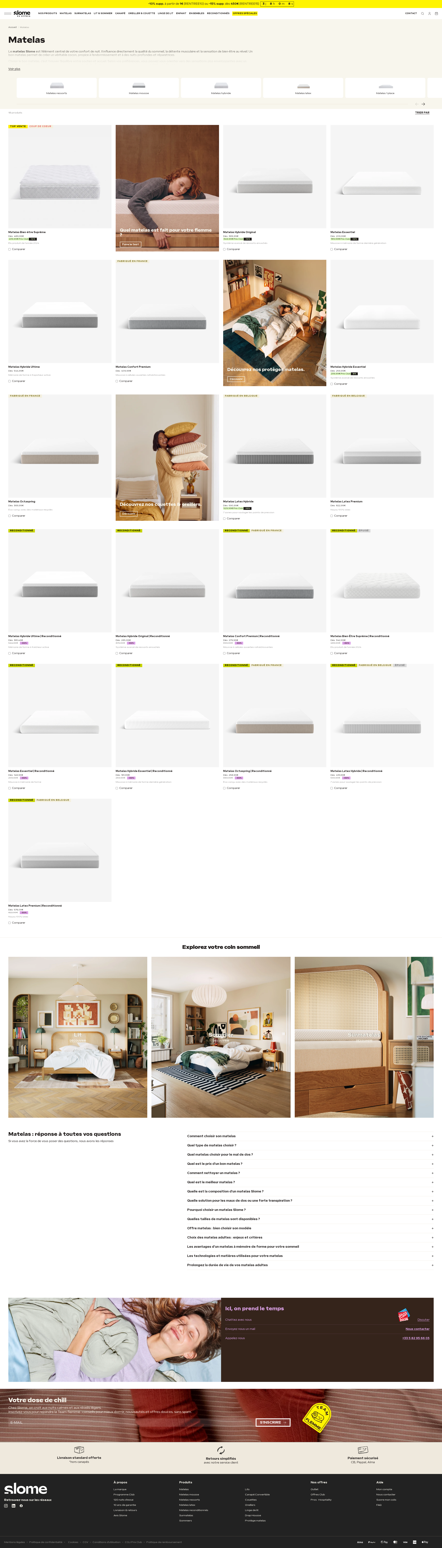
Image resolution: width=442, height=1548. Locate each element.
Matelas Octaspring (21, 501)
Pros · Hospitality (321, 1499)
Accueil (12, 27)
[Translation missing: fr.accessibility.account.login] (429, 13)
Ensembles (196, 13)
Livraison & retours (125, 1510)
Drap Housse (253, 1515)
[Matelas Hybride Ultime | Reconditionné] (59, 580)
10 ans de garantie (125, 1505)
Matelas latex (187, 1505)
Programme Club (124, 1494)
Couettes (251, 1499)
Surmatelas (82, 13)
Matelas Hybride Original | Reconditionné (143, 636)
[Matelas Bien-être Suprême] (59, 176)
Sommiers (185, 1520)
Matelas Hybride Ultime (24, 367)
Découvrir (236, 379)
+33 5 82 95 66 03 (415, 1338)
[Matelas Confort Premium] (167, 311)
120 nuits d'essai (123, 1499)
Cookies (73, 1542)
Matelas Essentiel (343, 232)
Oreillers (250, 1505)
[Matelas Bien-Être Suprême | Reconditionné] (382, 580)
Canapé (120, 13)
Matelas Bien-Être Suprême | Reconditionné (360, 636)
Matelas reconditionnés (193, 1510)
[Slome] (22, 13)
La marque (120, 1489)
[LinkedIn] (13, 1506)
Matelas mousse (189, 1494)
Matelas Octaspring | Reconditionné (247, 771)
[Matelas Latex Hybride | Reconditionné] (382, 715)
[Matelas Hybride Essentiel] (382, 311)
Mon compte (384, 1489)
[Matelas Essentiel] (382, 176)
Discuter (423, 1320)
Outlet (314, 1489)
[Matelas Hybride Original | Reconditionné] (167, 580)
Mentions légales (14, 1542)
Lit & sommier (103, 13)
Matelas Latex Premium (346, 501)
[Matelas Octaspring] (59, 446)
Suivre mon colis (386, 1499)
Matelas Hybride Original (239, 232)
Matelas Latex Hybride (238, 501)
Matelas (65, 13)
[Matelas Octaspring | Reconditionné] (274, 715)
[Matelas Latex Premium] (382, 446)
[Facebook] (21, 1506)
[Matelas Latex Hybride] (274, 446)
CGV (85, 1542)
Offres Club (318, 1494)
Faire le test (130, 244)
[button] (422, 13)
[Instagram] (6, 1506)
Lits (247, 1489)
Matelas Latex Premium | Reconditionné (35, 906)
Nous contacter (417, 1329)
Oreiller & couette (141, 13)
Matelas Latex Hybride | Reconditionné (356, 771)
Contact (411, 13)
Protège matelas (255, 1520)
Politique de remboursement (164, 1542)
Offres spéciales (245, 13)
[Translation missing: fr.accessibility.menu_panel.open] (7, 13)
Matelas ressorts (189, 1499)
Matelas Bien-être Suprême (27, 232)
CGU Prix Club (133, 1542)
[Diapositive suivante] (423, 104)
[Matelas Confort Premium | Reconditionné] (274, 580)
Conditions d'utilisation (107, 1542)
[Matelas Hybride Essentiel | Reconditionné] (167, 715)
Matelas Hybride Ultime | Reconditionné (34, 636)
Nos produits (47, 13)
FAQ (379, 1505)
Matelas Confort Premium (133, 367)
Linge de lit (165, 13)
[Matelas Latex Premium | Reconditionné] (59, 850)
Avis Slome (120, 1515)
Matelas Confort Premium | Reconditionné (251, 636)
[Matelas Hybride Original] (274, 176)
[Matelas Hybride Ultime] (59, 311)
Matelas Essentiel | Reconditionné (31, 771)
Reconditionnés (218, 13)
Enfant (181, 13)
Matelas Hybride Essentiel (348, 367)
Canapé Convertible (257, 1494)
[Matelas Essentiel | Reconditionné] (59, 715)
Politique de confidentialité (45, 1542)
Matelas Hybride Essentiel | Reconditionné (144, 771)
